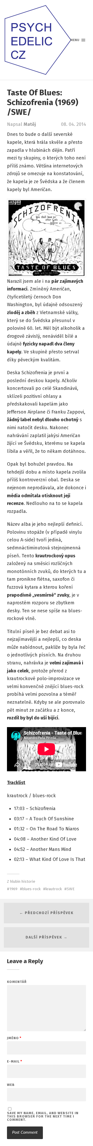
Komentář (17, 981)
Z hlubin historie (21, 881)
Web (11, 1084)
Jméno (14, 1038)
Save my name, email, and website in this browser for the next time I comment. (43, 1116)
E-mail (14, 1061)
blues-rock (31, 889)
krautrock (53, 889)
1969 (13, 889)
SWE (71, 889)
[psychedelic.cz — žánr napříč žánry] (46, 40)
